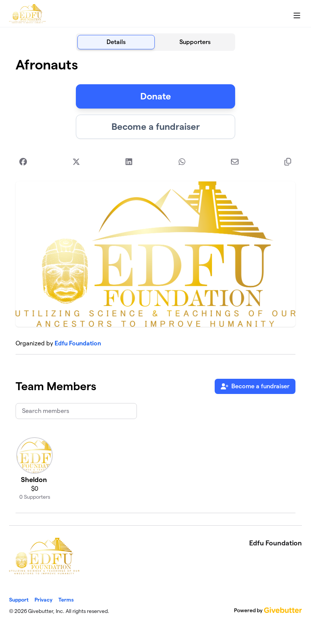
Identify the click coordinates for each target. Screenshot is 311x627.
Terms (66, 600)
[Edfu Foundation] (27, 13)
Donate (155, 96)
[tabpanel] (155, 285)
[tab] (116, 42)
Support (18, 600)
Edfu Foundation (78, 343)
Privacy (43, 600)
